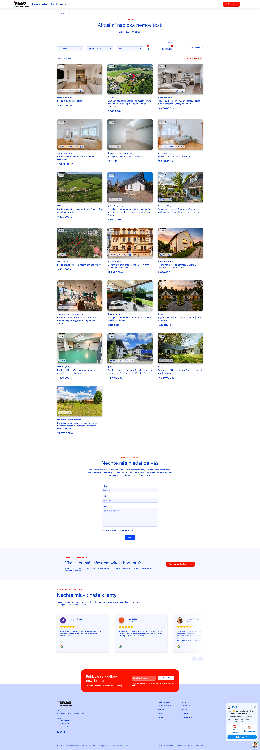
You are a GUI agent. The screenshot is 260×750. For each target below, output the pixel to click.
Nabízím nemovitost (164, 706)
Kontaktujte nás (231, 4)
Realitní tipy (186, 706)
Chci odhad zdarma (58, 4)
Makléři (160, 713)
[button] (244, 4)
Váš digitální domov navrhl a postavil (114, 746)
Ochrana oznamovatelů (195, 746)
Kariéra (160, 717)
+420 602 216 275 (63, 724)
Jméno (104, 486)
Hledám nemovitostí (164, 702)
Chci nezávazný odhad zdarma (180, 564)
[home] (21, 4)
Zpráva (105, 506)
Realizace (161, 709)
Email (104, 496)
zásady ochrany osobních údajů (123, 530)
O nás (184, 702)
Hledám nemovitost (39, 4)
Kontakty (185, 713)
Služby (184, 709)
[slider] (148, 46)
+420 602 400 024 (63, 721)
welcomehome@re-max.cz (66, 727)
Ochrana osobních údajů (166, 746)
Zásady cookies (181, 746)
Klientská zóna (187, 717)
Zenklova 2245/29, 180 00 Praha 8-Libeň (71, 714)
